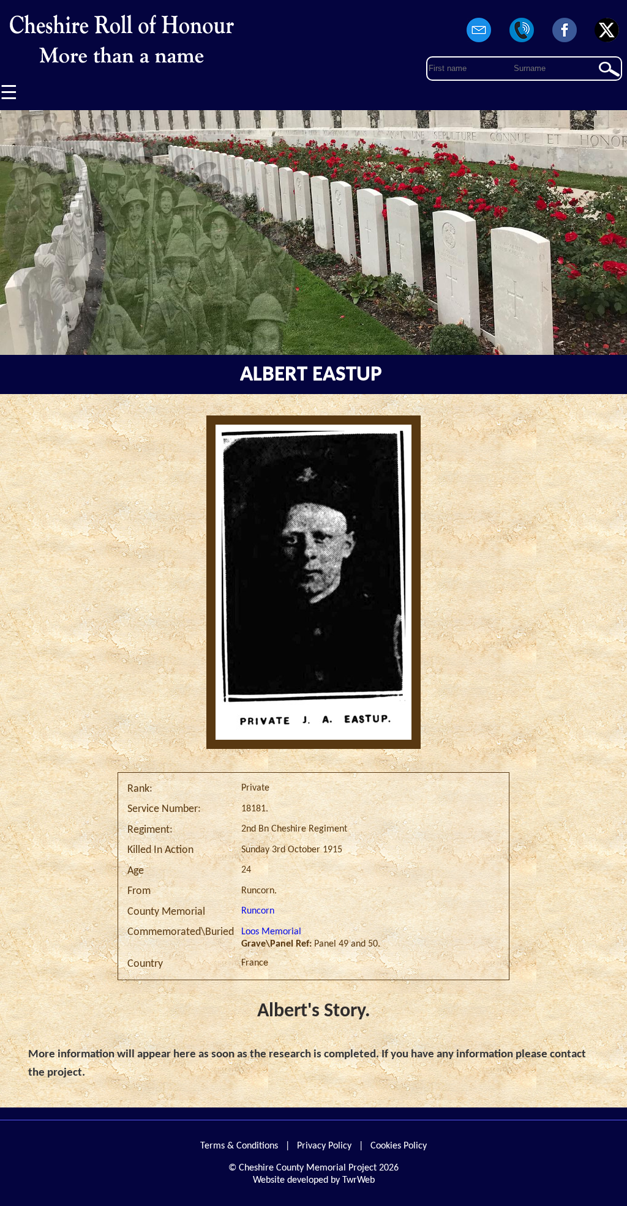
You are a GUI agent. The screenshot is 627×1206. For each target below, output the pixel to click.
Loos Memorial (271, 932)
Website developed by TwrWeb (314, 1180)
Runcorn (257, 911)
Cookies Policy (398, 1146)
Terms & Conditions (239, 1146)
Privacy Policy (324, 1146)
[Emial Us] (479, 43)
